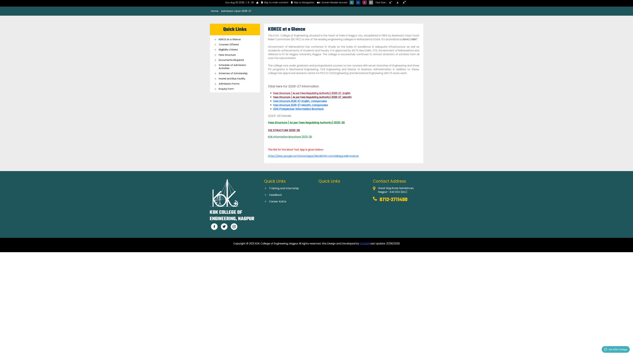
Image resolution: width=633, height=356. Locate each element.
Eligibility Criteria (228, 49)
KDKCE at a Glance (230, 39)
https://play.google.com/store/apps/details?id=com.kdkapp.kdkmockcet (313, 156)
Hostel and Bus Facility (232, 78)
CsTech (364, 243)
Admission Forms (229, 83)
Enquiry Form (226, 88)
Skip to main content (276, 2)
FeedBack (275, 195)
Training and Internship (284, 188)
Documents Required (231, 60)
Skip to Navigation (304, 2)
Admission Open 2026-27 (236, 11)
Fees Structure (227, 55)
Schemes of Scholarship (233, 73)
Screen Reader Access (334, 2)
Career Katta (277, 201)
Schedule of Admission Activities (232, 67)
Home (214, 11)
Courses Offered (229, 44)
